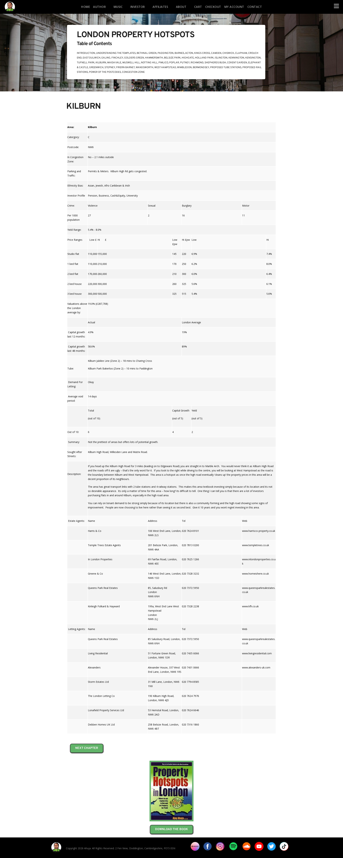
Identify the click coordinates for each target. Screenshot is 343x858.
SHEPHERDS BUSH (215, 62)
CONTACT (254, 7)
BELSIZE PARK (172, 57)
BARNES (179, 53)
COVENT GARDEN (237, 62)
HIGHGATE (188, 57)
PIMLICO (163, 62)
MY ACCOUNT (234, 7)
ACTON (189, 53)
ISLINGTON (221, 57)
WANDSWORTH (144, 67)
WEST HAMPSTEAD (165, 67)
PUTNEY (185, 62)
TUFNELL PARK (86, 62)
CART (198, 7)
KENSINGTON (253, 57)
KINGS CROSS (202, 53)
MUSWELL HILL (131, 62)
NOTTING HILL (149, 62)
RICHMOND (197, 62)
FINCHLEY (117, 57)
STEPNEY (110, 67)
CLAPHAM (241, 53)
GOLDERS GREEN (134, 57)
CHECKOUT (213, 7)
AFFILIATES (160, 7)
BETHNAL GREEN (146, 53)
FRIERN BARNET (125, 67)
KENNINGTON (236, 57)
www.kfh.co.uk (250, 606)
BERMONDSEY (201, 67)
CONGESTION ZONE (133, 72)
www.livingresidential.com (257, 653)
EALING (105, 57)
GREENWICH (96, 67)
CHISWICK (228, 53)
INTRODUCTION (86, 53)
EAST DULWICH (91, 57)
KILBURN (101, 62)
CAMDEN (216, 53)
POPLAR (174, 62)
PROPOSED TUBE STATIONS (225, 67)
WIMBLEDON (184, 67)
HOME (85, 7)
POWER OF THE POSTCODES (105, 72)
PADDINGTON (165, 53)
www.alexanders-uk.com (256, 667)
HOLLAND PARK (204, 57)
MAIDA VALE (114, 62)
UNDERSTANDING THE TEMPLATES (116, 53)
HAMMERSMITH (154, 57)
